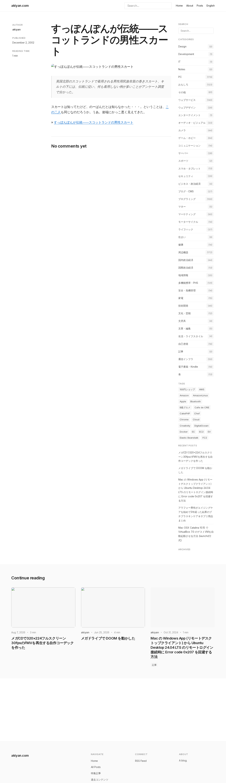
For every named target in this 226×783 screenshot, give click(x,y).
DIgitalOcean (201, 425)
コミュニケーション (189, 145)
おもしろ (183, 84)
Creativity (185, 425)
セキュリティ (185, 176)
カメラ (182, 130)
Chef (197, 413)
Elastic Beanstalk (189, 437)
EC (193, 431)
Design (182, 46)
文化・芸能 (184, 313)
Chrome (184, 419)
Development (186, 54)
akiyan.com (20, 5)
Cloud (196, 419)
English (211, 5)
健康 (180, 244)
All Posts (96, 766)
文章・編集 (184, 328)
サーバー (183, 153)
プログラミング (187, 198)
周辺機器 (183, 252)
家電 (180, 298)
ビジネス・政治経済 (189, 183)
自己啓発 (183, 343)
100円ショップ (187, 389)
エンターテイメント (189, 115)
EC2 (201, 431)
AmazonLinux (200, 395)
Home (179, 5)
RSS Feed (141, 760)
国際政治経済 (185, 267)
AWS (201, 389)
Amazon (184, 395)
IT (179, 61)
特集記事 (96, 773)
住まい (182, 236)
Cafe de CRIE (202, 407)
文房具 (182, 320)
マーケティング (187, 214)
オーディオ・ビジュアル (192, 122)
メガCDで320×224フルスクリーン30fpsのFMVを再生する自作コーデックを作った (195, 456)
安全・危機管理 (187, 290)
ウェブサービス (187, 99)
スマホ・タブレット (189, 168)
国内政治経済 (185, 259)
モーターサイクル (188, 221)
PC (180, 76)
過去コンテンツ (99, 779)
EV (209, 431)
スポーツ (183, 160)
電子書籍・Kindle (188, 366)
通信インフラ (185, 359)
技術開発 (183, 305)
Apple (183, 401)
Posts (200, 5)
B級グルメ (185, 407)
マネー (182, 206)
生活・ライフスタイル (190, 336)
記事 (180, 351)
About (189, 5)
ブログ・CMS (186, 191)
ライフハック (185, 229)
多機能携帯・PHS (188, 282)
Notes (181, 69)
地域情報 (183, 275)
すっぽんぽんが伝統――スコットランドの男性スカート (93, 122)
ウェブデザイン (187, 107)
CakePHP (185, 413)
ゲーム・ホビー (187, 137)
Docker (184, 431)
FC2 (205, 437)
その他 (182, 92)
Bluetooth (195, 401)
